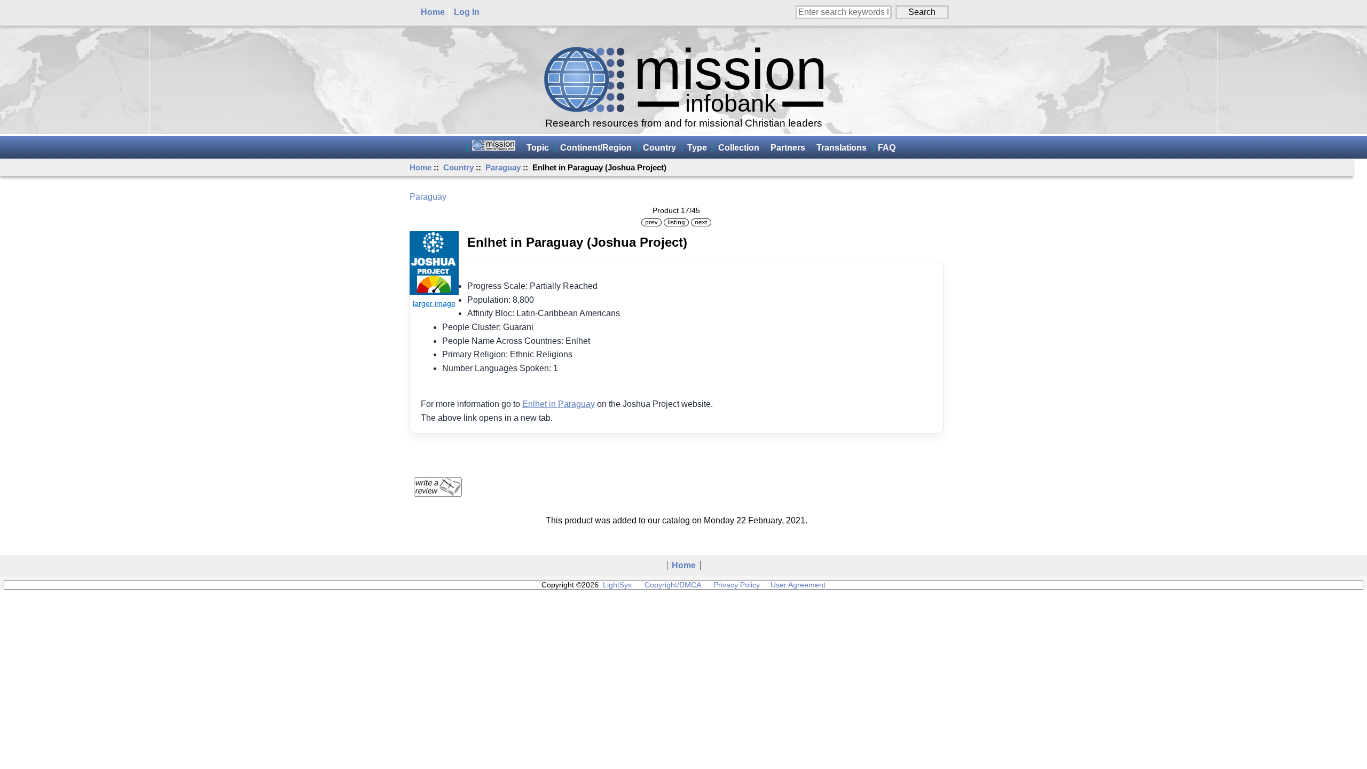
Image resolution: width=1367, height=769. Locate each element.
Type (697, 147)
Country (458, 167)
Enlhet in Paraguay (558, 404)
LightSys (617, 584)
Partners (788, 147)
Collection (738, 147)
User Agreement (798, 584)
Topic (538, 147)
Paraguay (503, 167)
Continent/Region (596, 147)
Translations (841, 147)
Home (433, 12)
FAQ (886, 147)
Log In (467, 12)
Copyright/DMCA (673, 584)
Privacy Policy (736, 584)
